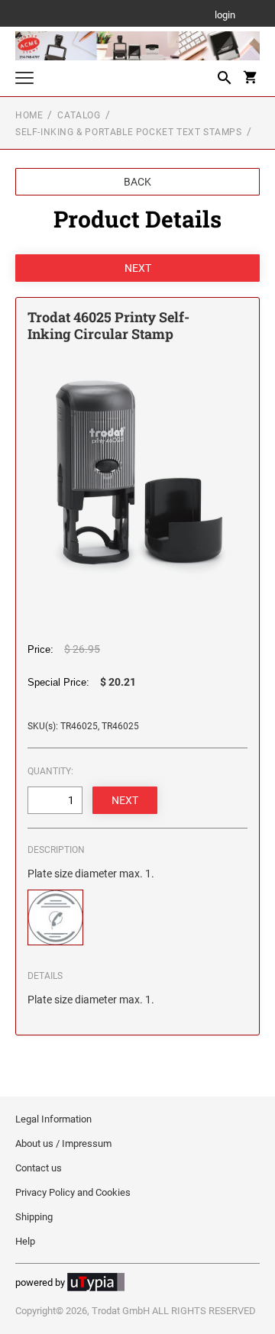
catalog (78, 115)
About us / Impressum (63, 1143)
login (225, 16)
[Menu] (24, 79)
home (29, 115)
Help (25, 1241)
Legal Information (53, 1119)
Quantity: (50, 771)
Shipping (34, 1217)
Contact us (38, 1168)
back (137, 182)
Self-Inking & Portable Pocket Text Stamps (128, 132)
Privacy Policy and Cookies (73, 1192)
